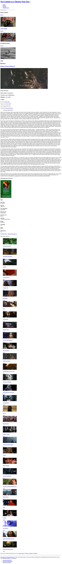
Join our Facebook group (7, 561)
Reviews (1, 14)
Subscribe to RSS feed (7, 560)
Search (1, 9)
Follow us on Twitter (7, 562)
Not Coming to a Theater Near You (7, 557)
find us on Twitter (28, 553)
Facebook (35, 553)
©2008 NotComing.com (12, 233)
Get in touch (14, 558)
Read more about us (6, 558)
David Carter (7, 101)
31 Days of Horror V (10, 66)
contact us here (21, 553)
